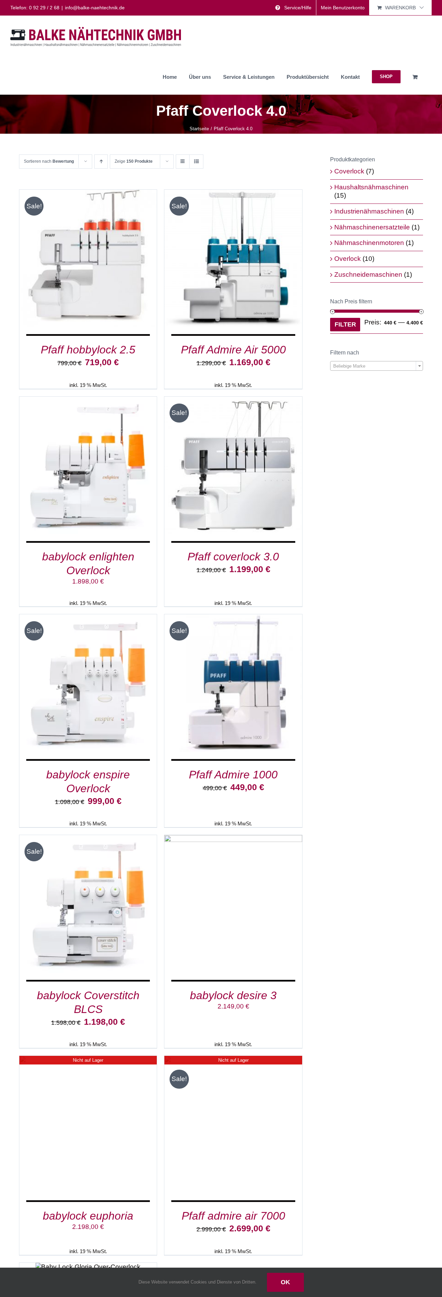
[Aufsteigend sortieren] (101, 161)
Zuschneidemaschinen (368, 274)
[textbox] (376, 366)
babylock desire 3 (233, 995)
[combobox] (376, 366)
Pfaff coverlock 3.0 (233, 556)
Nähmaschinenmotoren (369, 242)
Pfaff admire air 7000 (233, 1216)
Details (119, 260)
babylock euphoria (88, 1216)
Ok (285, 1282)
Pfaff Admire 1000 (233, 774)
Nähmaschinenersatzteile (372, 227)
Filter (345, 324)
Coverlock (349, 171)
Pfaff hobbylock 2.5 (88, 349)
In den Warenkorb (71, 260)
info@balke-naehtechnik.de (95, 7)
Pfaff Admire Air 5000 (233, 349)
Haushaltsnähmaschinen (371, 187)
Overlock (347, 258)
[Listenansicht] (196, 161)
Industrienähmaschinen (369, 211)
